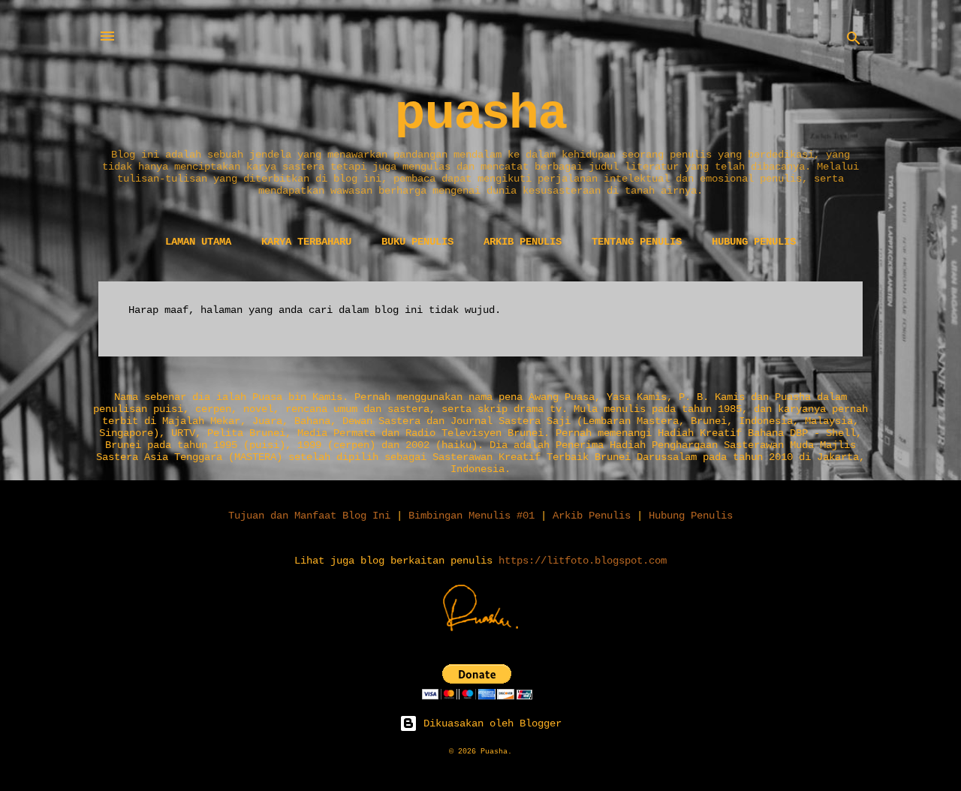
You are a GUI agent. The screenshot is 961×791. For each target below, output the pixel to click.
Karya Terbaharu (306, 242)
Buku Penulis (417, 242)
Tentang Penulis (637, 242)
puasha (480, 110)
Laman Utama (198, 242)
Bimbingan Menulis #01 (471, 516)
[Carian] (854, 41)
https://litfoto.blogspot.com (583, 561)
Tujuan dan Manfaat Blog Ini (309, 516)
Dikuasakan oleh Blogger (489, 723)
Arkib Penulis (523, 242)
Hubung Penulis (754, 242)
